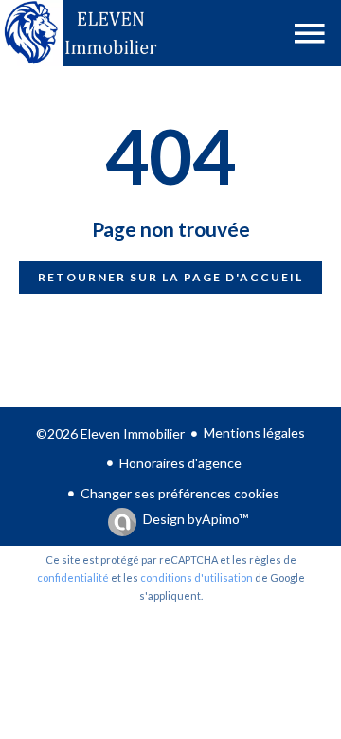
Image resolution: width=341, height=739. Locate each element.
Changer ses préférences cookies (180, 493)
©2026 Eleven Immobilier (110, 433)
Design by (195, 519)
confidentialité (73, 577)
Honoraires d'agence (180, 463)
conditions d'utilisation (196, 577)
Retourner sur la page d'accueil (170, 277)
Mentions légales (254, 432)
